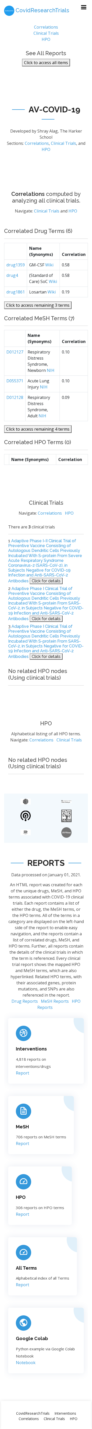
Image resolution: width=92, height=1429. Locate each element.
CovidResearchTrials (33, 1413)
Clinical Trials (46, 33)
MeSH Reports (55, 1001)
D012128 (14, 397)
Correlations (46, 27)
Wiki (49, 265)
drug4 (12, 275)
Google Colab (32, 1338)
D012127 (14, 352)
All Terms (26, 1268)
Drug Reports (25, 1001)
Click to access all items (46, 62)
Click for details (46, 580)
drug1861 (15, 292)
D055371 (14, 381)
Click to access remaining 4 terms (38, 429)
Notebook (26, 1362)
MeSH (22, 1126)
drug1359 (15, 265)
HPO (46, 39)
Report (22, 1073)
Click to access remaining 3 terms (38, 305)
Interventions (31, 1049)
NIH (50, 370)
